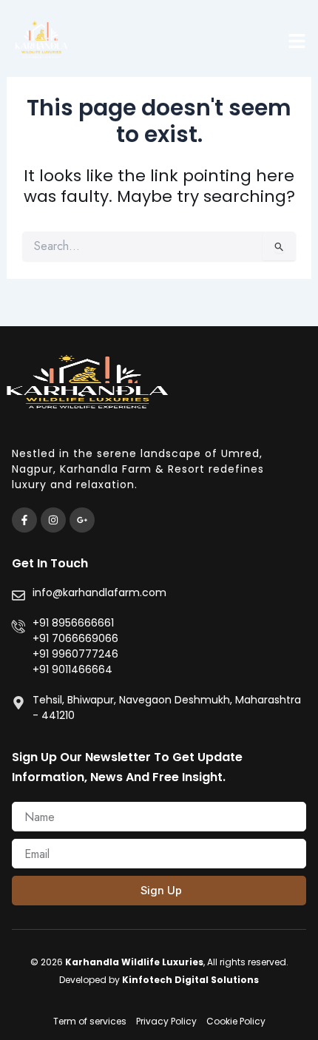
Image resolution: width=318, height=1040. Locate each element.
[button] (297, 41)
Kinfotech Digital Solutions (190, 979)
